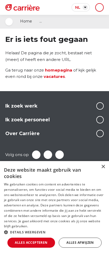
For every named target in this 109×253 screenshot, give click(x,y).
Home (26, 21)
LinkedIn (48, 154)
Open (9, 21)
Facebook (36, 154)
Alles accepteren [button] (31, 242)
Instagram (59, 154)
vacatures (54, 76)
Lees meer (100, 106)
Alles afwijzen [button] (80, 242)
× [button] (103, 167)
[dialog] (54, 207)
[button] (54, 232)
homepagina (58, 70)
